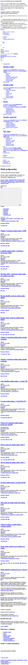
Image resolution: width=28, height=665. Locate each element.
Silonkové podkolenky (11, 125)
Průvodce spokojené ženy (8, 39)
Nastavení (3, 12)
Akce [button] (4, 146)
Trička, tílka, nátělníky (11, 90)
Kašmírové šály (9, 138)
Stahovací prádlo (9, 79)
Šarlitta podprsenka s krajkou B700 (13, 482)
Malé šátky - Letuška (10, 140)
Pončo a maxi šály (10, 141)
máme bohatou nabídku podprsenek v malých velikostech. (13, 181)
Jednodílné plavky (10, 109)
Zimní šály (8, 139)
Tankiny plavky (9, 108)
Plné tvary (8, 73)
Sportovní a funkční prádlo (11, 77)
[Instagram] (3, 42)
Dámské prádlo (8, 67)
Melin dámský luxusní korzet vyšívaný (14, 569)
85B (1, 187)
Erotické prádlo (9, 80)
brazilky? (24, 598)
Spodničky (8, 75)
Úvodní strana (4, 660)
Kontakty (5, 36)
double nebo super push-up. (7, 590)
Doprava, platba (7, 635)
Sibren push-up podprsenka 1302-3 (13, 445)
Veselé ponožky (9, 122)
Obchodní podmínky (8, 639)
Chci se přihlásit (4, 626)
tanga (18, 598)
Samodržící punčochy (10, 126)
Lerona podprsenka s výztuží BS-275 (13, 401)
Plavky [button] (4, 98)
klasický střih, (13, 598)
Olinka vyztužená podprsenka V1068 (13, 231)
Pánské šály (8, 143)
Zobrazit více (3, 185)
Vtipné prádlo (9, 93)
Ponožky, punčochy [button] (7, 114)
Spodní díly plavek (10, 110)
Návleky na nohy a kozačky (12, 127)
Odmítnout (8, 12)
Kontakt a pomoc (7, 632)
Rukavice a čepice (10, 145)
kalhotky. (3, 598)
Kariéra (5, 634)
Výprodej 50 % (6, 152)
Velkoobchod (6, 637)
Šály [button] (4, 128)
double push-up (12, 177)
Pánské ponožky (9, 97)
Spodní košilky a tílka (10, 78)
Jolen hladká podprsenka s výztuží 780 (14, 381)
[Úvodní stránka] (5, 51)
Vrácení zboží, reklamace (9, 638)
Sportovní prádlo (9, 96)
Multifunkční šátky (10, 144)
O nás (4, 37)
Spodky (7, 92)
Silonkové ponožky (10, 123)
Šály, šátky (7, 131)
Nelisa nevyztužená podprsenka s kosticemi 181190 (12, 424)
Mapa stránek (24, 660)
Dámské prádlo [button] (6, 63)
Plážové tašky (9, 113)
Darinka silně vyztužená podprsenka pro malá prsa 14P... (13, 275)
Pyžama (7, 91)
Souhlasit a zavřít (15, 12)
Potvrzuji (2, 29)
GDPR (19, 660)
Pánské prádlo (8, 85)
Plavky (7, 74)
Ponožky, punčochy (10, 117)
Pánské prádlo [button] (6, 81)
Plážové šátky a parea (10, 111)
